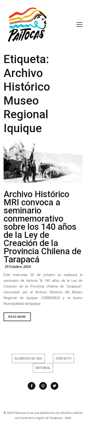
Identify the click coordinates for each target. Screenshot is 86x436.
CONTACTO (63, 358)
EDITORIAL (43, 368)
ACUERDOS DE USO (28, 358)
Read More (19, 318)
